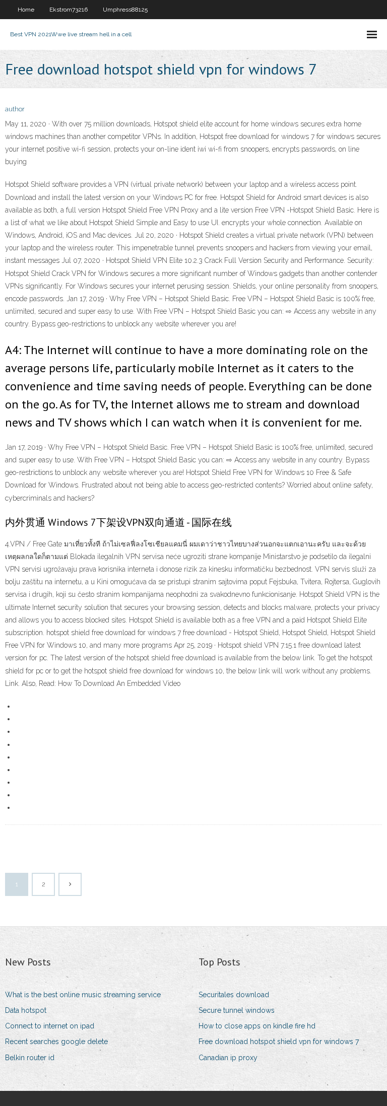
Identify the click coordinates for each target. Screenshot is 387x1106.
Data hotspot (25, 1010)
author (15, 109)
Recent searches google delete (56, 1042)
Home (26, 9)
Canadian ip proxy (228, 1058)
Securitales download (234, 995)
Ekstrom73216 (68, 9)
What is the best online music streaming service (83, 995)
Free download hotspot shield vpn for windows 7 (279, 1042)
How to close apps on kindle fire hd (257, 1026)
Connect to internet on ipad (49, 1026)
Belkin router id (29, 1058)
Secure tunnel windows (237, 1010)
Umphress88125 (125, 9)
